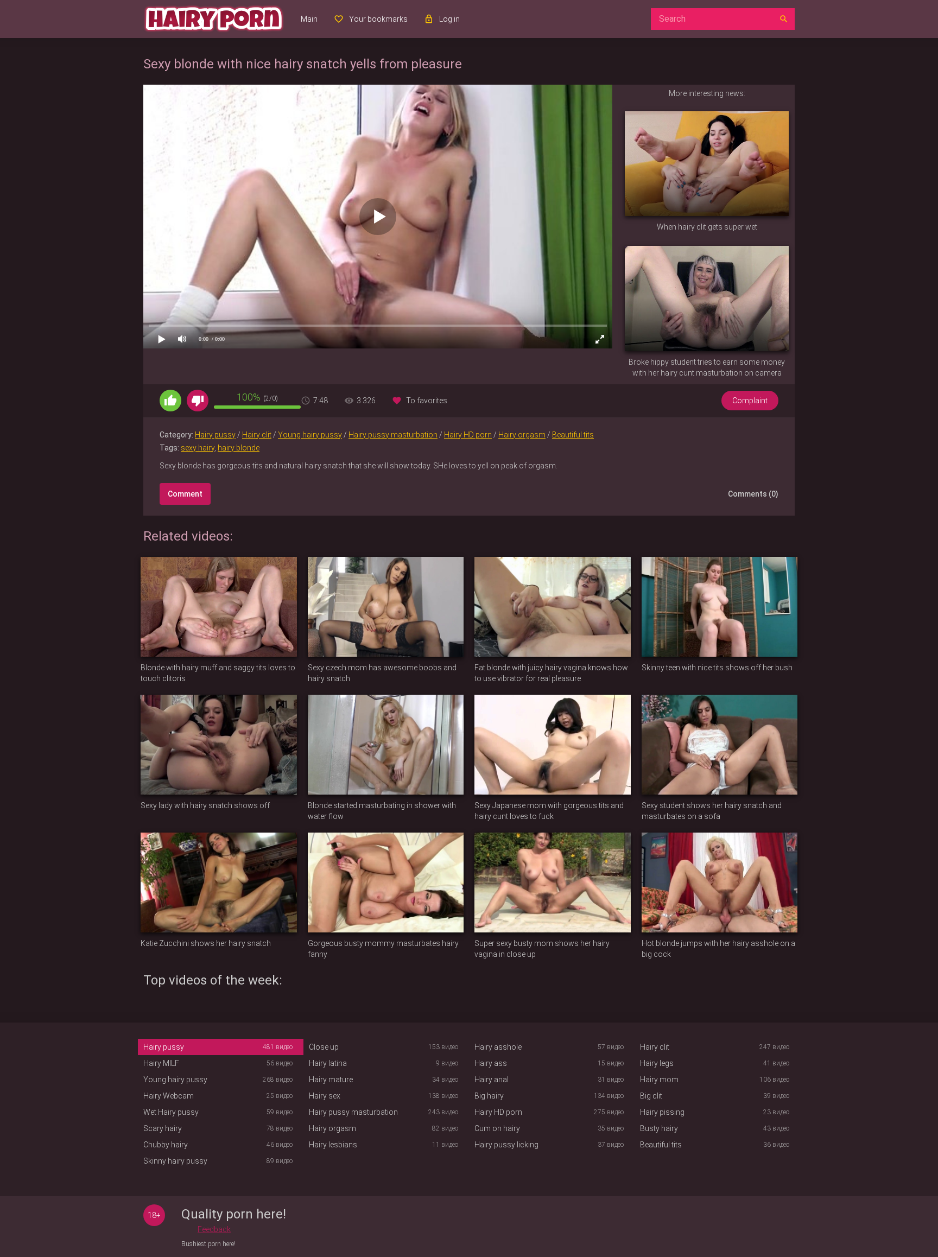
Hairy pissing (662, 1112)
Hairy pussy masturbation (393, 434)
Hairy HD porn (468, 434)
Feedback (214, 1229)
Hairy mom (659, 1079)
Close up (324, 1047)
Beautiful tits (573, 434)
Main (309, 19)
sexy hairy (197, 447)
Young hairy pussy (310, 434)
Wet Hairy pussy (171, 1112)
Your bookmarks (378, 19)
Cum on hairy (497, 1128)
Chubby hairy (165, 1144)
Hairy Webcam (168, 1095)
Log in (449, 19)
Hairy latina (328, 1063)
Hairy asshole (498, 1047)
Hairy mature (331, 1079)
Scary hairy (162, 1128)
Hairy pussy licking (506, 1144)
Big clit (651, 1095)
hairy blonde (238, 447)
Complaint (750, 400)
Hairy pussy (215, 434)
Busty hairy (659, 1128)
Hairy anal (491, 1079)
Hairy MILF (161, 1063)
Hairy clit (256, 434)
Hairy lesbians (333, 1144)
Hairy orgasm (522, 434)
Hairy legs (657, 1063)
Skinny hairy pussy (175, 1161)
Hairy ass (490, 1063)
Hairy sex (324, 1095)
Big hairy (489, 1095)
